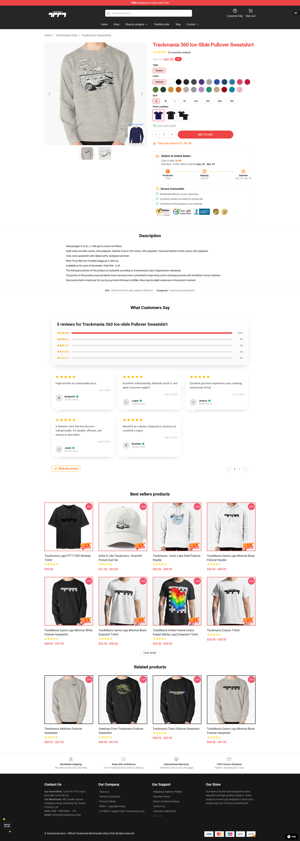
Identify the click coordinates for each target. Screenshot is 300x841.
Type (155, 65)
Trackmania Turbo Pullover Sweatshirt (176, 728)
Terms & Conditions (109, 796)
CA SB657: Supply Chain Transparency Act (122, 811)
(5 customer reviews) (179, 52)
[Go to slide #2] (105, 153)
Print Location (160, 106)
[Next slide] (141, 93)
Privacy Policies (107, 801)
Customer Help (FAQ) (164, 811)
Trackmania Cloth (66, 35)
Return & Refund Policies (166, 801)
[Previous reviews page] (229, 469)
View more (150, 653)
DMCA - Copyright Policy (112, 806)
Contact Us (159, 806)
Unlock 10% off (7, 825)
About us (104, 791)
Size (155, 95)
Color (156, 76)
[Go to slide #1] (86, 153)
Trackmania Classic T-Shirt (223, 630)
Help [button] (294, 836)
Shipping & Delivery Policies (167, 791)
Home (48, 35)
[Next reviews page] (245, 469)
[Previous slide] (49, 93)
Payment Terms (161, 796)
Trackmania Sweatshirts (96, 35)
